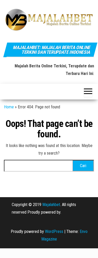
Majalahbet (51, 204)
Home (9, 106)
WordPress (54, 231)
